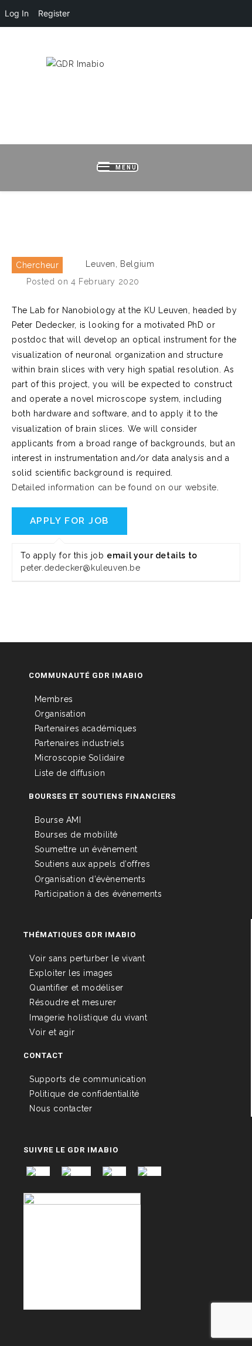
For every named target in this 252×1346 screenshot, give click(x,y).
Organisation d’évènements (90, 879)
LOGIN (58, 45)
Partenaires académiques (86, 728)
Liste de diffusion (70, 773)
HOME (23, 45)
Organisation (60, 713)
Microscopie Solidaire (80, 757)
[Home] (126, 212)
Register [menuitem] (54, 13)
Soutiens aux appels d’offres (93, 864)
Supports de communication (88, 1079)
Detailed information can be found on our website (114, 487)
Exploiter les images (71, 973)
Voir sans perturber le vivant (87, 958)
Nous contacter (60, 1108)
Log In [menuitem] (17, 13)
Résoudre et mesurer (72, 1002)
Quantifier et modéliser (76, 987)
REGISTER (101, 45)
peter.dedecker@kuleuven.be (81, 567)
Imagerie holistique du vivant (88, 1017)
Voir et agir (51, 1032)
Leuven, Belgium (120, 264)
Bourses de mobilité (76, 834)
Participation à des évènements (98, 894)
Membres (54, 699)
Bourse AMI (58, 820)
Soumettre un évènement (86, 849)
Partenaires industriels (80, 743)
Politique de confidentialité (84, 1094)
